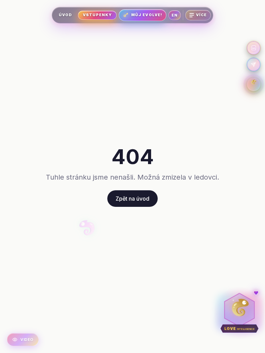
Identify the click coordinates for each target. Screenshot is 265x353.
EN (174, 15)
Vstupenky (97, 15)
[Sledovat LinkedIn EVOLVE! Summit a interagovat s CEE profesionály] (253, 47)
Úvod (65, 15)
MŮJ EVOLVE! (146, 15)
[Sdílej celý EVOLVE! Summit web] (253, 64)
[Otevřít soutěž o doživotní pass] (253, 84)
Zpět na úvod (132, 198)
